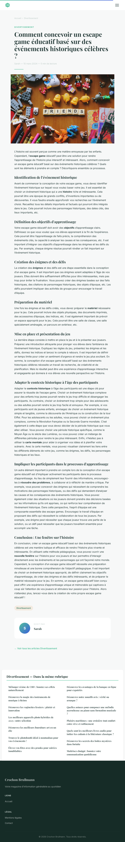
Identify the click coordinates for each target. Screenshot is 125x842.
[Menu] (117, 5)
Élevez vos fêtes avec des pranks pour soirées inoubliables (32, 749)
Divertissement (31, 18)
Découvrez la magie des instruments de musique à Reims (29, 698)
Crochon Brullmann (20, 779)
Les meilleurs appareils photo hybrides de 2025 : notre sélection (31, 719)
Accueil (17, 18)
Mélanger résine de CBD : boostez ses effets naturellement (31, 688)
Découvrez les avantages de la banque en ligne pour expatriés (91, 688)
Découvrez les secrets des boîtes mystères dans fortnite (89, 742)
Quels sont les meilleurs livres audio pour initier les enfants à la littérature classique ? (90, 732)
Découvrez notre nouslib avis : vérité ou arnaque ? (88, 698)
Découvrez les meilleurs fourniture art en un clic (32, 729)
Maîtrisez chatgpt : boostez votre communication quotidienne (84, 753)
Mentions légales (13, 817)
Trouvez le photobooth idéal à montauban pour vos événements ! (33, 739)
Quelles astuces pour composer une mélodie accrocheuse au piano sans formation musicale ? (91, 710)
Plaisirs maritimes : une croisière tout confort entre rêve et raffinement (91, 722)
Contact (9, 823)
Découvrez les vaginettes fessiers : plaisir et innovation (31, 709)
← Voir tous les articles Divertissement (35, 648)
